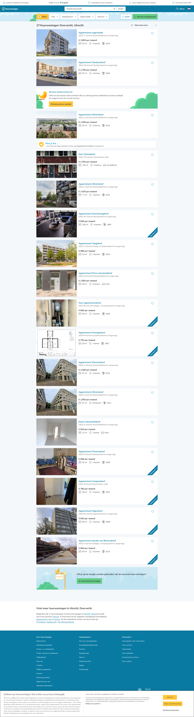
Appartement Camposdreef (92, 481)
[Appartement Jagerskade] (56, 42)
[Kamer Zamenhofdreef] (56, 431)
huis (50, 619)
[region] (97, 704)
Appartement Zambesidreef (92, 62)
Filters (44, 17)
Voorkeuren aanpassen (171, 710)
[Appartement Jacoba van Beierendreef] (56, 550)
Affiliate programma (43, 669)
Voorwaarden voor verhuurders (133, 641)
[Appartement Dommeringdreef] (56, 223)
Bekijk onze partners (93, 704)
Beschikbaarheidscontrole (88, 645)
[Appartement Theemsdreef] (56, 461)
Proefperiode (83, 669)
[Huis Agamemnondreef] (56, 313)
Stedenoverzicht (85, 661)
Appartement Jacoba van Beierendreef (97, 540)
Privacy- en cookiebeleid (45, 649)
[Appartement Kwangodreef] (56, 342)
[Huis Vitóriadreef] (56, 164)
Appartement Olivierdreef (91, 114)
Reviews (82, 649)
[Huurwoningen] (10, 9)
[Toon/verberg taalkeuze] (189, 9)
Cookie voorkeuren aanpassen (47, 653)
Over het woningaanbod (88, 641)
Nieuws (82, 657)
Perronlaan (41, 622)
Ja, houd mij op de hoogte (89, 581)
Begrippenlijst (84, 653)
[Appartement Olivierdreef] (56, 124)
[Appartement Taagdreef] (56, 253)
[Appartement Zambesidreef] (56, 72)
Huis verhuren (127, 645)
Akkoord (170, 697)
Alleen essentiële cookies (172, 704)
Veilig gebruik (41, 657)
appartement (41, 619)
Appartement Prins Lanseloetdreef (95, 273)
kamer (57, 619)
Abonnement (41, 641)
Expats (81, 665)
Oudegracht (51, 622)
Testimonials (126, 649)
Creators (39, 665)
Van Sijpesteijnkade (65, 622)
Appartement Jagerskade (91, 32)
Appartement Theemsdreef (92, 451)
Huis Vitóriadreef (87, 154)
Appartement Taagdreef (90, 243)
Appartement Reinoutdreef (92, 362)
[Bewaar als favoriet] (152, 33)
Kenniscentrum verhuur (130, 657)
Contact (39, 673)
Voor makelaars (127, 653)
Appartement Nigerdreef (91, 511)
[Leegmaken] (114, 9)
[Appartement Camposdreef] (56, 491)
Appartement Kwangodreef (92, 332)
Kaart (127, 17)
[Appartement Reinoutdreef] (56, 372)
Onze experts (127, 661)
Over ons (39, 661)
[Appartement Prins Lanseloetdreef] (56, 283)
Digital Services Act (43, 682)
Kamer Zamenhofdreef (89, 421)
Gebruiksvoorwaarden (44, 645)
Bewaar (146, 17)
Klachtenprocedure (43, 677)
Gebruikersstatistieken (44, 686)
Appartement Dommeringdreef (94, 213)
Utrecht (87, 614)
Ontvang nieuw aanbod (61, 104)
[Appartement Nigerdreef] (56, 521)
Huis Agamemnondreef (90, 303)
